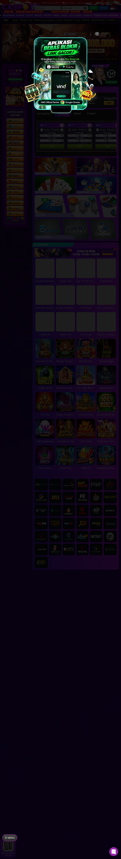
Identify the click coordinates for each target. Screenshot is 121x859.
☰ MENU (10, 837)
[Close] (97, 34)
